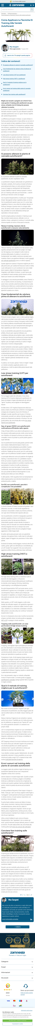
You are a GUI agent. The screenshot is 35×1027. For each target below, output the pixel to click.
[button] (5, 47)
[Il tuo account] (31, 5)
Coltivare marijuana (12, 13)
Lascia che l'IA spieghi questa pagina (18, 55)
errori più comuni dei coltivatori (21, 827)
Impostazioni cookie (17, 1024)
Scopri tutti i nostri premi (18, 946)
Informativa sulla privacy (26, 1010)
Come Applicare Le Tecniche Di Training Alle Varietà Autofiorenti (16, 15)
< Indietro (18, 927)
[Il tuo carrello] (33, 5)
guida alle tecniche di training (14, 759)
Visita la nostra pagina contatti (27, 993)
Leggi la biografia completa (10, 919)
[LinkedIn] (31, 920)
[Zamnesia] (16, 5)
